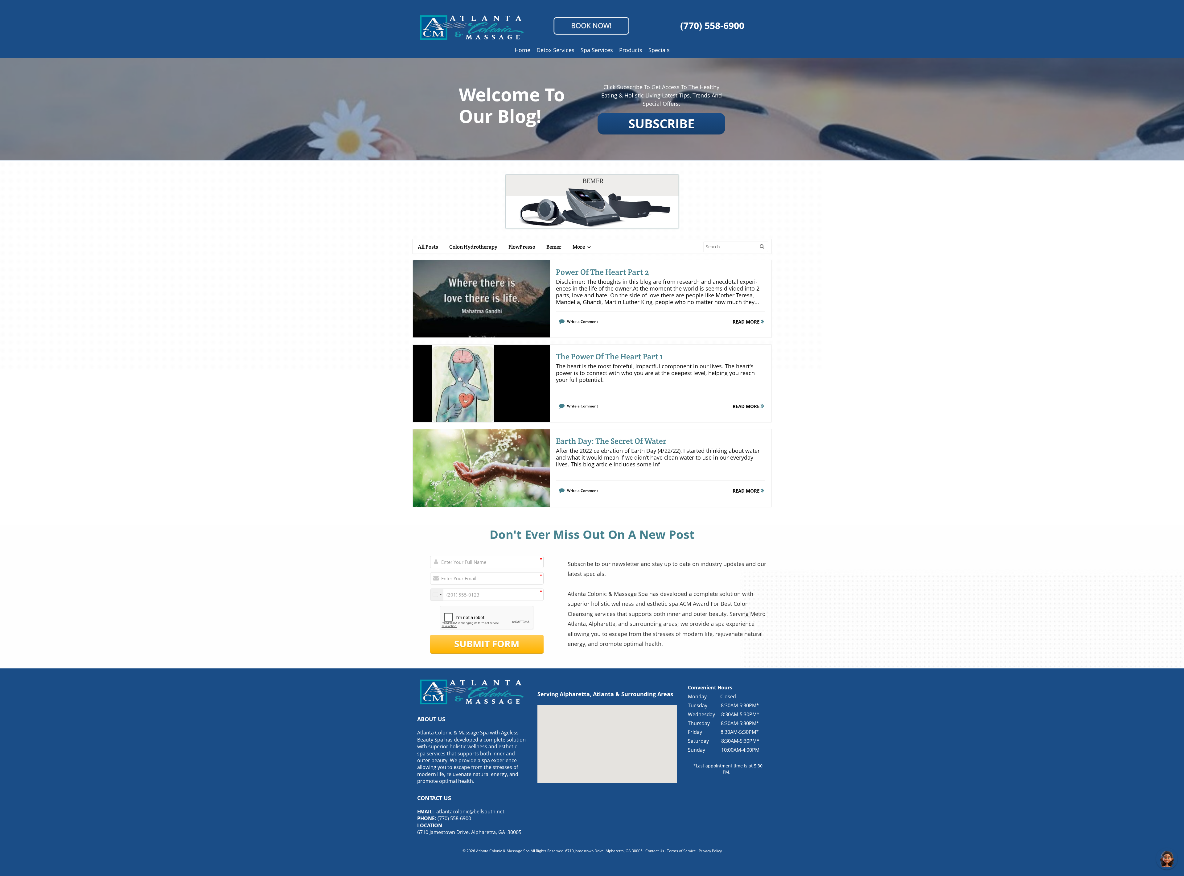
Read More (747, 322)
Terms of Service (681, 850)
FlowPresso (521, 246)
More (579, 246)
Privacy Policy (710, 850)
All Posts (428, 246)
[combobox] (436, 595)
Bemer (553, 246)
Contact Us (654, 850)
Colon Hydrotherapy (473, 246)
